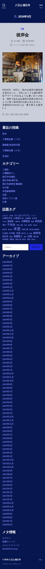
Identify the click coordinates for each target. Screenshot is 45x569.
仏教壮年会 (7, 218)
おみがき (5, 215)
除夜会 (24, 239)
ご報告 (5, 169)
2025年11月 (8, 294)
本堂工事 (25, 229)
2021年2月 (7, 496)
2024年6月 (7, 352)
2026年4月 (7, 276)
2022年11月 (8, 420)
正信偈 (5, 233)
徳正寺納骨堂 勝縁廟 (12, 184)
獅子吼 (23, 233)
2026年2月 (7, 283)
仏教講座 (28, 218)
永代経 (12, 233)
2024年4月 (7, 359)
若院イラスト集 (9, 198)
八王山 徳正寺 (22, 5)
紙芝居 (5, 236)
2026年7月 (7, 265)
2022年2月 (7, 452)
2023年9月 (7, 384)
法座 (22, 29)
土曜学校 (17, 221)
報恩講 (38, 221)
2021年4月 (7, 488)
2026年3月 (7, 280)
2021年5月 (7, 485)
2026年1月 (7, 287)
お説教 (11, 215)
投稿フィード (8, 541)
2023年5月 (7, 399)
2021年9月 (7, 470)
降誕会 (12, 239)
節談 (30, 233)
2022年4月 (7, 445)
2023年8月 (7, 388)
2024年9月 (7, 341)
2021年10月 (8, 467)
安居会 (5, 156)
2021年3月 (7, 492)
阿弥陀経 (5, 239)
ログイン (6, 538)
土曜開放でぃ (8, 173)
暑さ (7, 114)
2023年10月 (8, 381)
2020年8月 (7, 517)
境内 (4, 225)
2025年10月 (8, 298)
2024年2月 (7, 366)
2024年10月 (8, 337)
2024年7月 (7, 348)
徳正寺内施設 (8, 177)
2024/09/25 (30, 41)
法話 (21, 114)
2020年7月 (7, 521)
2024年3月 (7, 363)
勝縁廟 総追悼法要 (11, 145)
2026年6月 (7, 269)
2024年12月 (8, 330)
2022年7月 (7, 434)
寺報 (17, 225)
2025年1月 (7, 327)
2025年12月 (8, 291)
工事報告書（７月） (12, 139)
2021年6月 (7, 481)
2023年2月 (7, 409)
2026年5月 (7, 273)
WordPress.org (10, 549)
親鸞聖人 (18, 236)
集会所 (33, 239)
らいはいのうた (22, 215)
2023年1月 (7, 413)
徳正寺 (10, 229)
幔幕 (21, 225)
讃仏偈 (35, 236)
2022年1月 (7, 456)
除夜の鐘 (18, 239)
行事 (4, 202)
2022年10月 (8, 424)
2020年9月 (7, 514)
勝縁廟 (10, 221)
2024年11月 (8, 334)
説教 (30, 236)
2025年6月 (7, 312)
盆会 (4, 133)
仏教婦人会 (19, 218)
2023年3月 (7, 406)
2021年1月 (7, 499)
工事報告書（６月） (12, 150)
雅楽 (28, 239)
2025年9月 (7, 301)
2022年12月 (8, 417)
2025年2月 (7, 323)
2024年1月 (7, 370)
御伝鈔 (35, 225)
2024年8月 (7, 345)
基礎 (32, 221)
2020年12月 (8, 503)
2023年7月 (7, 391)
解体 (25, 236)
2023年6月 (7, 395)
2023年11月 (8, 377)
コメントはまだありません (24, 45)
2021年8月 (7, 474)
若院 (18, 41)
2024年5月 (7, 355)
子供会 (11, 224)
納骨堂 (37, 233)
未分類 (5, 187)
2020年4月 (7, 524)
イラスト (33, 215)
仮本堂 (34, 218)
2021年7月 (7, 478)
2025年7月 (7, 309)
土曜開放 (25, 221)
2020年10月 (8, 510)
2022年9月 (7, 427)
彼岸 (25, 225)
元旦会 (4, 221)
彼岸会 (22, 34)
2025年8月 (7, 305)
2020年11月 (8, 506)
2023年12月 (8, 373)
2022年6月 (7, 438)
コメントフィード (10, 545)
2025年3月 (7, 319)
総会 (11, 236)
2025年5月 (7, 316)
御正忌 (4, 229)
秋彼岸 (26, 114)
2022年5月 (7, 442)
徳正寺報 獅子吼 (10, 180)
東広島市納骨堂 (34, 229)
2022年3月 (7, 449)
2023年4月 (7, 402)
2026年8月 (7, 262)
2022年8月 (7, 431)
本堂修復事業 (8, 191)
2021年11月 (8, 463)
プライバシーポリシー (11, 564)
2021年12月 (8, 460)
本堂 (12, 114)
